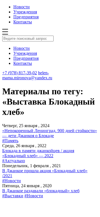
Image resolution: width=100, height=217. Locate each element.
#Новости (11, 180)
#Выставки (12, 195)
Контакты (22, 21)
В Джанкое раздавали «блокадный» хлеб (40, 190)
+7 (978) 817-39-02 (19, 72)
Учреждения (25, 11)
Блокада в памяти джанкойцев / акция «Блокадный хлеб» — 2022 (38, 153)
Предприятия (26, 16)
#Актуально (13, 160)
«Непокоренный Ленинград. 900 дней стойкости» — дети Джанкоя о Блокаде (49, 133)
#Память (10, 140)
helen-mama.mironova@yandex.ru (27, 75)
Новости (21, 6)
